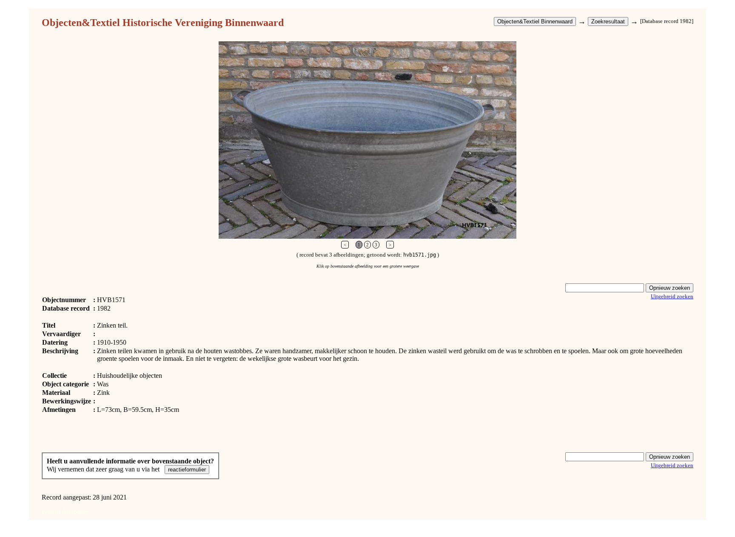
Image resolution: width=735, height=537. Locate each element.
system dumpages (65, 511)
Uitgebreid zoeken (672, 296)
